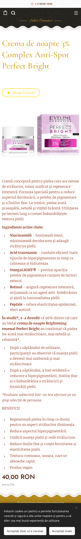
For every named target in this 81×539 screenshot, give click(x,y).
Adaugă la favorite (23, 92)
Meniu (76, 13)
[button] (13, 13)
